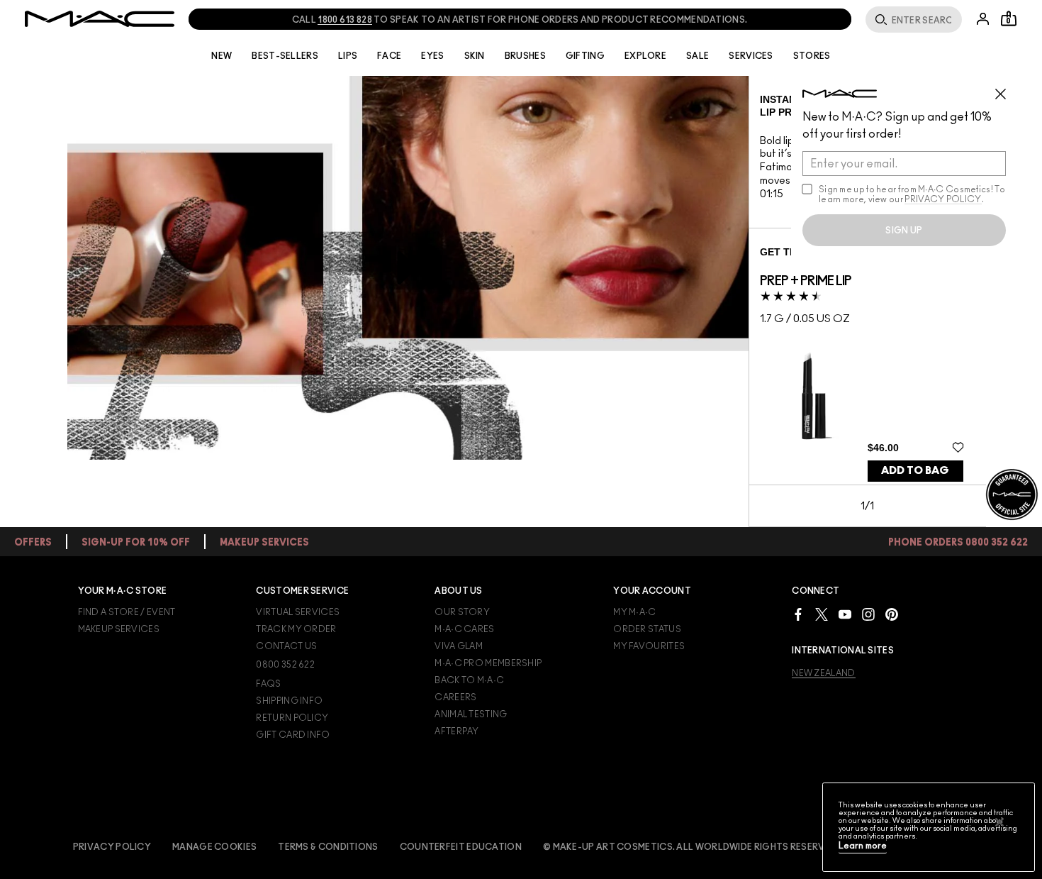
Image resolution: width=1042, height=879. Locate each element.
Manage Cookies (214, 847)
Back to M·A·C (469, 680)
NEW (221, 56)
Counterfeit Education (461, 847)
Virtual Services (298, 612)
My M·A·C (634, 612)
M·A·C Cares (464, 629)
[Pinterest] (891, 614)
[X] (821, 614)
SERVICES (751, 56)
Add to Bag (915, 470)
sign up (903, 230)
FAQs (268, 684)
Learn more (863, 846)
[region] (928, 827)
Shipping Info (289, 701)
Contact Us (286, 646)
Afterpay (456, 731)
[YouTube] (845, 614)
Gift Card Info (293, 735)
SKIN (474, 56)
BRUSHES (525, 56)
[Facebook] (798, 614)
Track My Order (296, 629)
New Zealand (823, 673)
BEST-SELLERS (285, 56)
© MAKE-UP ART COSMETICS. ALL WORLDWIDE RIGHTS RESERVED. (691, 847)
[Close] (999, 822)
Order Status (647, 629)
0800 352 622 (285, 664)
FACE (389, 56)
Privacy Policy (112, 847)
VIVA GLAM (459, 646)
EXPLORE (645, 56)
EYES (432, 56)
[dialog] (805, 281)
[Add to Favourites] (958, 447)
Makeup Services (119, 629)
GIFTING (585, 56)
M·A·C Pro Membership (488, 663)
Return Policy (292, 718)
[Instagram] (868, 614)
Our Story (462, 612)
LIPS (347, 56)
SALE (697, 56)
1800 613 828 (345, 20)
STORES (812, 56)
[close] (1006, 89)
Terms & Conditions (328, 847)
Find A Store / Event (127, 612)
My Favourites (649, 646)
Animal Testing (471, 714)
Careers (455, 697)
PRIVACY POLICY (942, 199)
